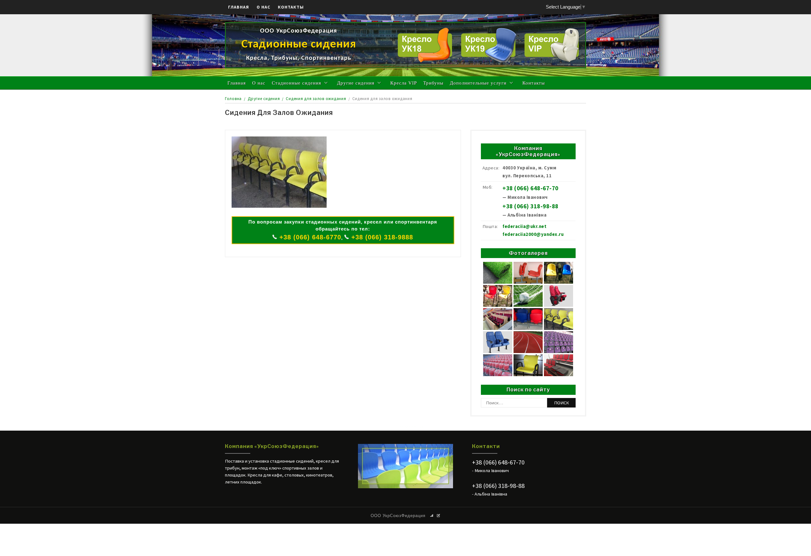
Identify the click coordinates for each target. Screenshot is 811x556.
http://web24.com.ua (406, 426)
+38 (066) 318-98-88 (530, 206)
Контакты (291, 7)
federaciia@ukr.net (524, 226)
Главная (238, 7)
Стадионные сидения (296, 82)
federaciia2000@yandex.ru (533, 234)
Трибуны (433, 82)
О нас (263, 7)
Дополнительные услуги (478, 82)
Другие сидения (355, 82)
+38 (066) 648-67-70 (530, 188)
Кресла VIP (403, 82)
